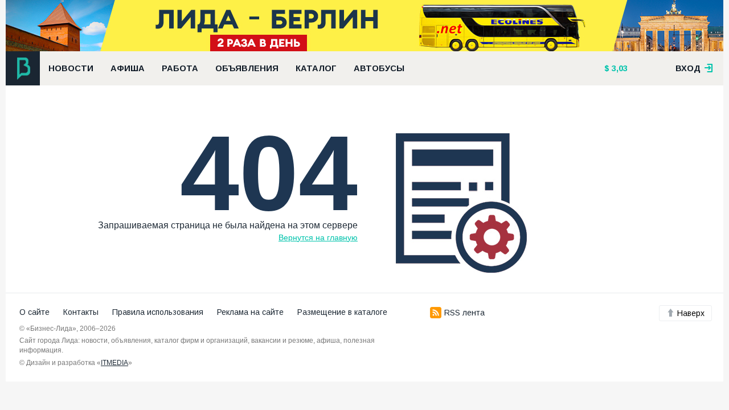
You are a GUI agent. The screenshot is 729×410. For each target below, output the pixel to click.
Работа (180, 68)
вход (689, 68)
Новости (70, 68)
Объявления (247, 68)
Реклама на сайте (250, 312)
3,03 (618, 68)
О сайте (34, 312)
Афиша (127, 68)
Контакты (81, 312)
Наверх (691, 313)
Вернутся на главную (318, 237)
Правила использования (157, 312)
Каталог (316, 68)
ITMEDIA (114, 363)
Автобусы (379, 68)
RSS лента (464, 312)
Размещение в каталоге (342, 312)
